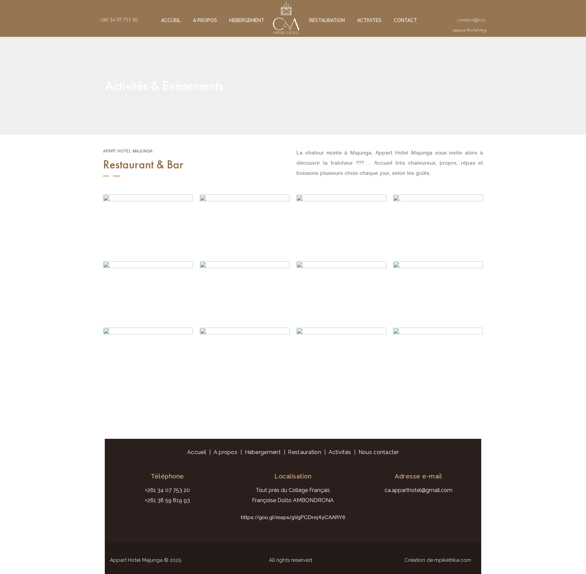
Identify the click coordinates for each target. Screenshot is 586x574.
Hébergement (263, 452)
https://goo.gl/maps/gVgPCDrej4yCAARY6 (293, 517)
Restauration (304, 452)
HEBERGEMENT (246, 20)
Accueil (196, 452)
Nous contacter (378, 452)
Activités (340, 452)
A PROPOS (205, 20)
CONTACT (405, 20)
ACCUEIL (171, 20)
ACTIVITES (369, 20)
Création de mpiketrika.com (438, 560)
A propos (225, 452)
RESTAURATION (327, 20)
